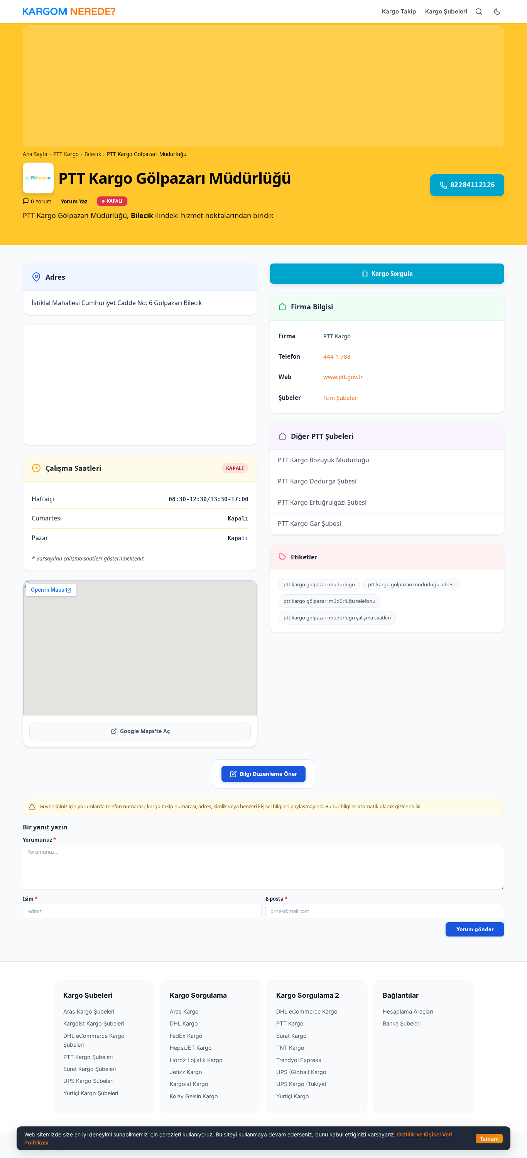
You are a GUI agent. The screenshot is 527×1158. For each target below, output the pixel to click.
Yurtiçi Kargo (292, 1096)
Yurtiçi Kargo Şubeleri (90, 1093)
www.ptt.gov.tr (343, 377)
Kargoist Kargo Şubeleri (93, 1023)
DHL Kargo (184, 1023)
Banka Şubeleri (402, 1023)
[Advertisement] (263, 87)
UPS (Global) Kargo (301, 1072)
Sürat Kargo (291, 1035)
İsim (30, 898)
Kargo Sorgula (392, 273)
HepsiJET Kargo (191, 1047)
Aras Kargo (184, 1011)
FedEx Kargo (186, 1035)
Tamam (489, 1138)
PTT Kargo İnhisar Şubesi (314, 525)
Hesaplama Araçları (408, 1011)
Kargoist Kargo (189, 1084)
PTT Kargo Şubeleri (88, 1057)
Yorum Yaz (74, 201)
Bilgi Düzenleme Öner (268, 773)
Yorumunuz (39, 839)
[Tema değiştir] (497, 11)
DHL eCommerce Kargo (307, 1011)
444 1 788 (337, 356)
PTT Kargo (290, 1023)
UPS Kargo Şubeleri (88, 1080)
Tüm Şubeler (340, 397)
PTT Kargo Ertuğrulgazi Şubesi (322, 482)
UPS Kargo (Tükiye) (301, 1084)
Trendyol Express (298, 1060)
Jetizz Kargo (186, 1072)
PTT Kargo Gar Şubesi (309, 504)
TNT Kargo (290, 1047)
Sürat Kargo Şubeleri (89, 1069)
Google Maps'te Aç (145, 731)
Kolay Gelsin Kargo (194, 1096)
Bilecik (143, 215)
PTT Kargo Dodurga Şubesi (317, 461)
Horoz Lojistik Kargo (196, 1060)
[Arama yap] (479, 11)
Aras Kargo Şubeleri (88, 1011)
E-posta (276, 898)
